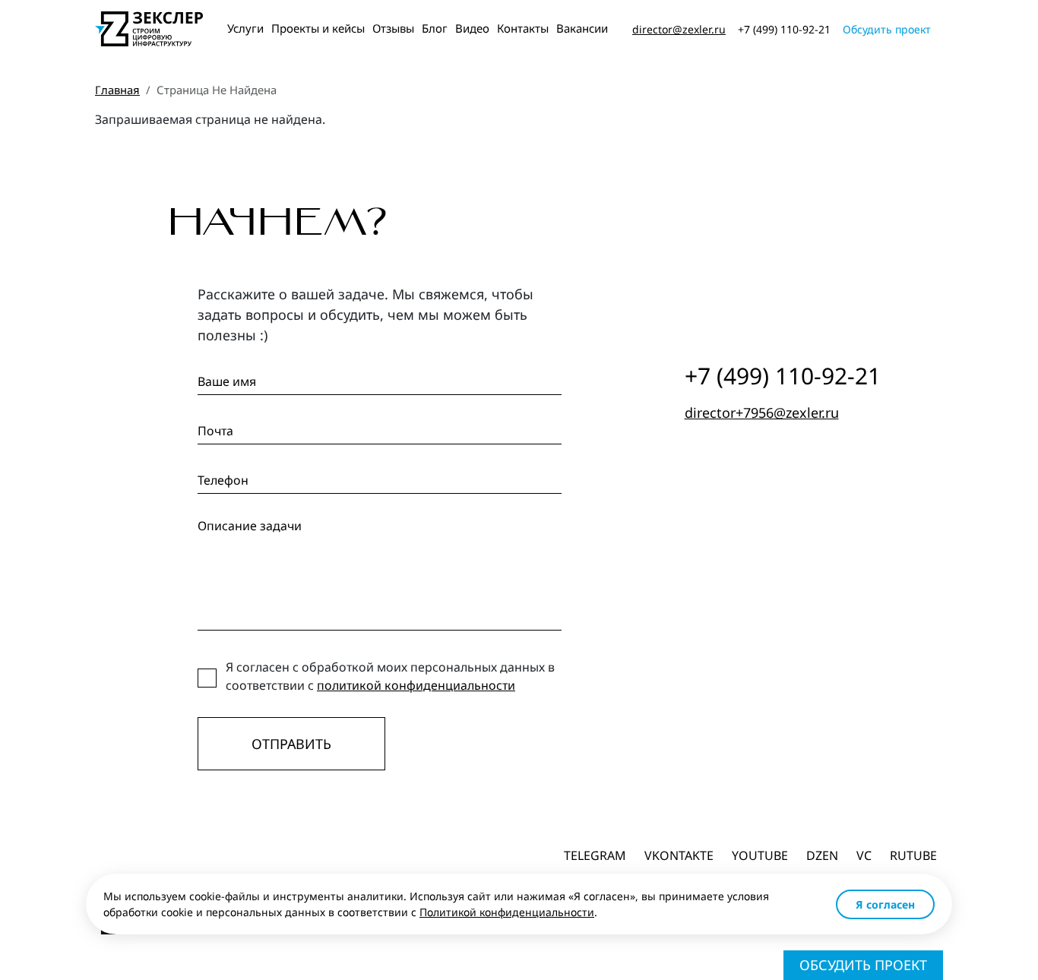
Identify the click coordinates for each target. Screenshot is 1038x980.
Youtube (760, 855)
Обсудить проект (887, 29)
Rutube (913, 855)
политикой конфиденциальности (416, 685)
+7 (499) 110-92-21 (784, 29)
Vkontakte (679, 855)
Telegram (595, 855)
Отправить (291, 744)
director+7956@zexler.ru (762, 412)
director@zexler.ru (679, 29)
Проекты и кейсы (318, 28)
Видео (472, 28)
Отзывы (393, 28)
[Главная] (149, 28)
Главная (117, 89)
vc (864, 855)
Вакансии (582, 28)
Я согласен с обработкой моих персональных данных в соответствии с (390, 676)
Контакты (523, 28)
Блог (435, 28)
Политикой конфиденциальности (506, 912)
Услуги (245, 28)
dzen (822, 855)
